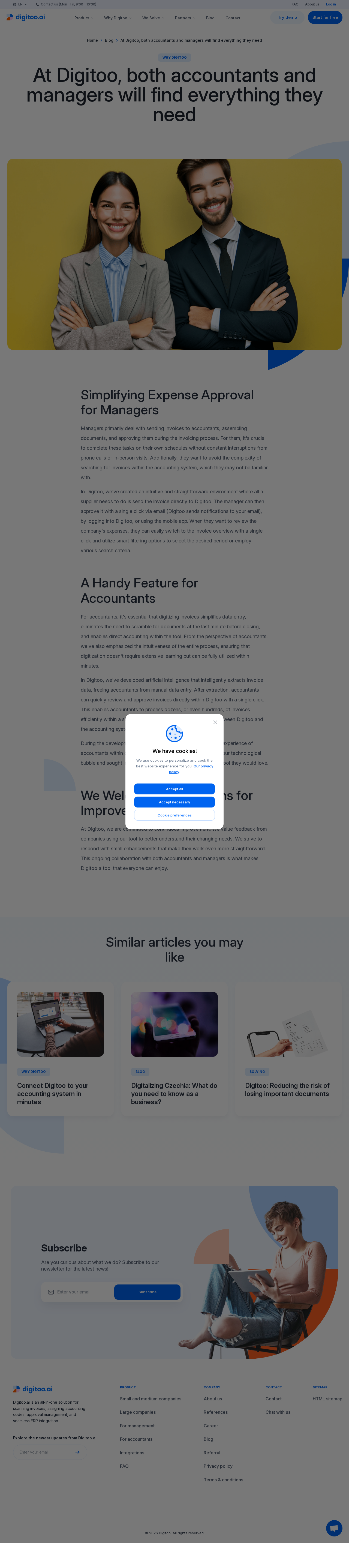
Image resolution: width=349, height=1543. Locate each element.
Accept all (174, 789)
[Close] (215, 722)
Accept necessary (174, 802)
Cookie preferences (175, 815)
